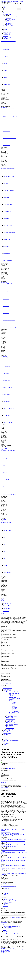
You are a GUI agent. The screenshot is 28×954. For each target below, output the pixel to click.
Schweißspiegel (9, 720)
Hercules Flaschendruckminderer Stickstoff (13, 845)
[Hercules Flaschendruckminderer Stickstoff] (11, 844)
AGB (4, 744)
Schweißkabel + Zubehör (12, 724)
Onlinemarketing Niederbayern (13, 933)
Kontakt (5, 739)
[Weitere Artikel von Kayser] (3, 760)
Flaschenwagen (9, 725)
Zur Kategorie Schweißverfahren (8, 41)
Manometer (11, 694)
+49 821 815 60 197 (5, 883)
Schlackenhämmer (10, 719)
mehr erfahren (4, 107)
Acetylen (14, 702)
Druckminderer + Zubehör (12, 691)
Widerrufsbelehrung (7, 742)
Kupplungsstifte (12, 697)
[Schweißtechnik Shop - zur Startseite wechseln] (12, 1)
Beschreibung (4, 782)
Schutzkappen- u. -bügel (14, 693)
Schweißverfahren (7, 688)
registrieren (16, 16)
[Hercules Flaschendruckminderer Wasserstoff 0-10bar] (13, 839)
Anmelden (8, 16)
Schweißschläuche (10, 729)
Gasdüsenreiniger (10, 728)
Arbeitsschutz (6, 730)
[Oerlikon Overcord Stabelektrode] (9, 873)
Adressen (8, 20)
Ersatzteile (5, 731)
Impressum (5, 745)
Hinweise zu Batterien (8, 899)
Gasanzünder (9, 726)
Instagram (5, 893)
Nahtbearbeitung (7, 733)
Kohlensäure (15, 711)
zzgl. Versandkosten (10, 768)
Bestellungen (9, 23)
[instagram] (6, 888)
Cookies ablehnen (5, 950)
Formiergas (14, 704)
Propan (13, 706)
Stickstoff (14, 710)
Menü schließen (7, 14)
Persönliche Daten (10, 19)
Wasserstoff (14, 708)
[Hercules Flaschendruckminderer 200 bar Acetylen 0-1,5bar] (14, 859)
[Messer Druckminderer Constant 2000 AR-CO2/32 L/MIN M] (14, 851)
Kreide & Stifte (9, 717)
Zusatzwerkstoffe (7, 689)
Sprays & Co (9, 715)
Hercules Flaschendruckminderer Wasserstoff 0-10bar (13, 841)
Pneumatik (5, 734)
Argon (13, 703)
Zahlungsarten (9, 22)
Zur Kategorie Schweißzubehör (8, 168)
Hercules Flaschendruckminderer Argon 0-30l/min (12, 835)
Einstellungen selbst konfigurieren (18, 948)
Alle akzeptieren (4, 952)
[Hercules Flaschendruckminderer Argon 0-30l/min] (12, 834)
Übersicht (8, 18)
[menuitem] (15, 6)
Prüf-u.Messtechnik (10, 722)
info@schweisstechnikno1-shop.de (8, 886)
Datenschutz (6, 743)
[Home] (5, 29)
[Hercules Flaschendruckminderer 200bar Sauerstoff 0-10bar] (14, 866)
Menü (4, 6)
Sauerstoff (14, 707)
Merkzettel (8, 24)
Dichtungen (12, 713)
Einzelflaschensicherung (14, 698)
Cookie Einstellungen (5, 951)
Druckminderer (12, 700)
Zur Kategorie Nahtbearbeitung (8, 450)
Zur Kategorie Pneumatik (6, 522)
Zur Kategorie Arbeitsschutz (7, 283)
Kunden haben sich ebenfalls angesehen (10, 833)
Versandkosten (4, 922)
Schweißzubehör (7, 690)
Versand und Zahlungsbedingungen (11, 740)
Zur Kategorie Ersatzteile (6, 358)
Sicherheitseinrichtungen (14, 712)
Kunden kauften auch (5, 829)
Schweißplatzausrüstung (11, 716)
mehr (25, 786)
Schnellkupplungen (13, 695)
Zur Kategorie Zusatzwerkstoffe (8, 108)
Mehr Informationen (5, 948)
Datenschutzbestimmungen (14, 917)
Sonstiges (11, 699)
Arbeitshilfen (9, 721)
